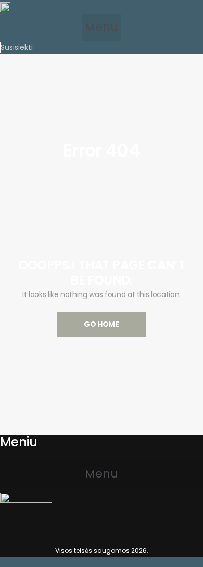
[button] (101, 27)
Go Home (101, 324)
